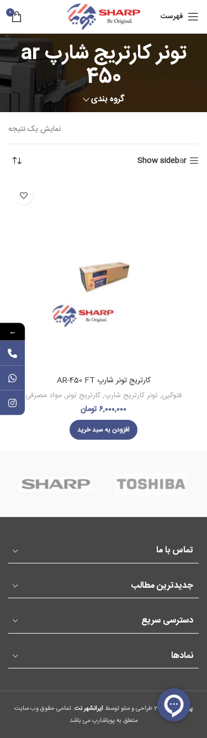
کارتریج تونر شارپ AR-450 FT (104, 380)
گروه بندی (107, 99)
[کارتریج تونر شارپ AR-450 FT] (103, 275)
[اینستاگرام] (12, 403)
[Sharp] (55, 484)
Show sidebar (162, 161)
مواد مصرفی (43, 395)
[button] (103, 430)
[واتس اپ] (12, 378)
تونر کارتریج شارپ (131, 395)
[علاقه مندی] (23, 195)
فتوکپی (172, 395)
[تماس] (12, 353)
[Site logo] (104, 17)
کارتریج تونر (83, 395)
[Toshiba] (151, 484)
